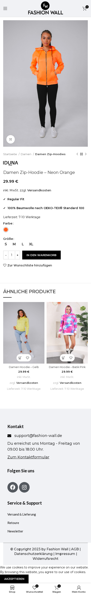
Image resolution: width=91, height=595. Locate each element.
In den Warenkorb (41, 255)
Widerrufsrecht (45, 559)
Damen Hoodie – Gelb (24, 367)
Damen (26, 154)
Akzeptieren (14, 578)
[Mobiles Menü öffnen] (5, 8)
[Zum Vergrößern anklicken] (10, 139)
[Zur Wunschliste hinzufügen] (27, 357)
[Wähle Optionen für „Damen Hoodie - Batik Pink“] (63, 357)
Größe (8, 239)
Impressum (65, 554)
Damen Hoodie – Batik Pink (67, 367)
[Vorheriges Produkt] (77, 154)
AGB (75, 549)
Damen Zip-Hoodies (50, 154)
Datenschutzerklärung (33, 554)
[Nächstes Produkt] (86, 154)
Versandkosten (39, 190)
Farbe (7, 223)
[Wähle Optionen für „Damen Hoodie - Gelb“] (20, 357)
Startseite (10, 154)
